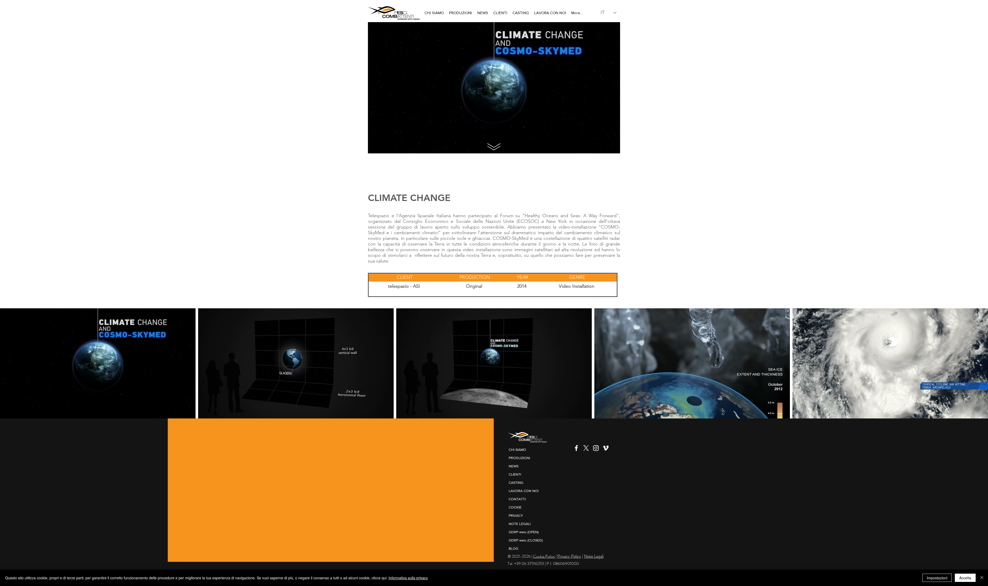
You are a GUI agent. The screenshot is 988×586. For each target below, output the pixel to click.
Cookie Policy (544, 556)
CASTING (516, 482)
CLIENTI (515, 474)
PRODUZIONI (519, 458)
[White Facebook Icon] (576, 448)
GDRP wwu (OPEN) (524, 532)
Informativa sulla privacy (408, 577)
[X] (586, 448)
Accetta (965, 577)
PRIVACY (516, 515)
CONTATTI (517, 499)
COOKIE (515, 507)
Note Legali (594, 556)
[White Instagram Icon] (596, 448)
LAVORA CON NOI (524, 491)
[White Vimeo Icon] (606, 448)
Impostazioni (937, 577)
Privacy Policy (569, 556)
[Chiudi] (982, 578)
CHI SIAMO (517, 450)
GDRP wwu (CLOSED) (526, 540)
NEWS (513, 466)
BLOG (513, 548)
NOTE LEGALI (520, 524)
